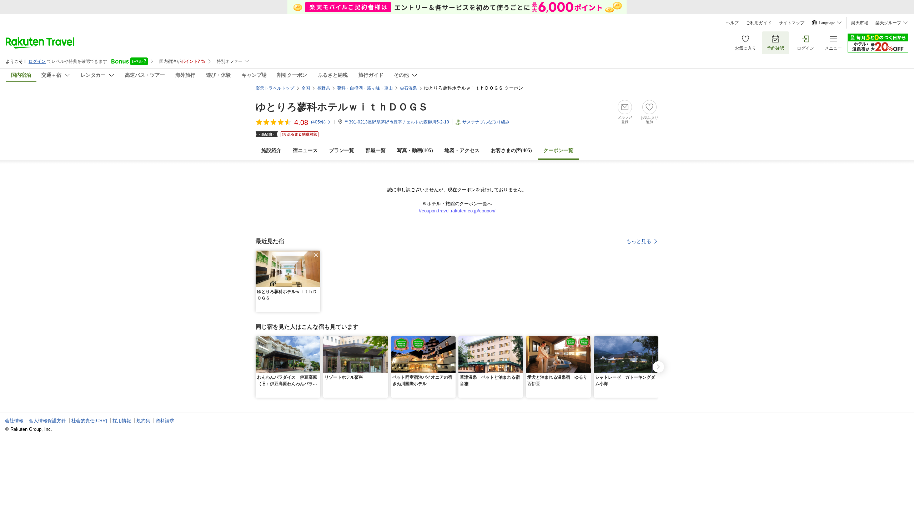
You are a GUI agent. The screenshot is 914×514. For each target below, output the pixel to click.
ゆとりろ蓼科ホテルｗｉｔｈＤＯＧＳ (342, 106)
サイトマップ (791, 22)
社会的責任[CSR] (89, 420)
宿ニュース (305, 150)
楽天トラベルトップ (275, 88)
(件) (318, 122)
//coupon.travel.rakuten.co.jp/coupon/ (457, 210)
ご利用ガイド (759, 22)
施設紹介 (271, 150)
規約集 (143, 420)
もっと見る (638, 241)
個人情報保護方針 (47, 420)
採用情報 (121, 420)
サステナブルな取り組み (485, 122)
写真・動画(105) (415, 150)
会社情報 (14, 420)
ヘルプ (732, 22)
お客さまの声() (511, 150)
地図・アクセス (462, 150)
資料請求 (165, 420)
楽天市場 (859, 22)
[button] (316, 255)
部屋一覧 (376, 150)
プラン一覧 (341, 150)
